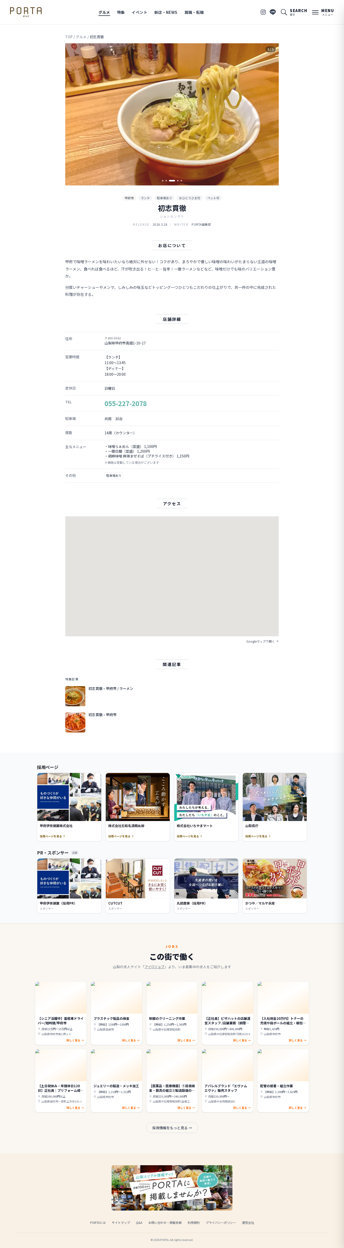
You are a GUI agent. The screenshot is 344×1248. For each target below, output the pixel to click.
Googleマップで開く (260, 641)
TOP (69, 36)
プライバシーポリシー (221, 1222)
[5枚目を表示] (181, 180)
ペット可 (213, 198)
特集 (121, 12)
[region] (172, 114)
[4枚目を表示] (178, 180)
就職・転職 (194, 12)
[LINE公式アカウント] (273, 12)
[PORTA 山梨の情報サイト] (26, 12)
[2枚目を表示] (166, 180)
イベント (139, 12)
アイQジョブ (154, 966)
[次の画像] (271, 114)
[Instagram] (263, 12)
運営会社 (248, 1222)
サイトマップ (121, 1222)
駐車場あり (164, 198)
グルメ (104, 12)
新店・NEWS (166, 12)
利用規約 (194, 1222)
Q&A (139, 1222)
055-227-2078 (126, 403)
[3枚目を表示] (172, 180)
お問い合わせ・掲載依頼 (165, 1222)
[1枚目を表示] (162, 180)
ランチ (145, 198)
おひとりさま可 (189, 198)
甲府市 (129, 198)
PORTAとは (98, 1222)
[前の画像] (73, 114)
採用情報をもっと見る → (172, 1127)
